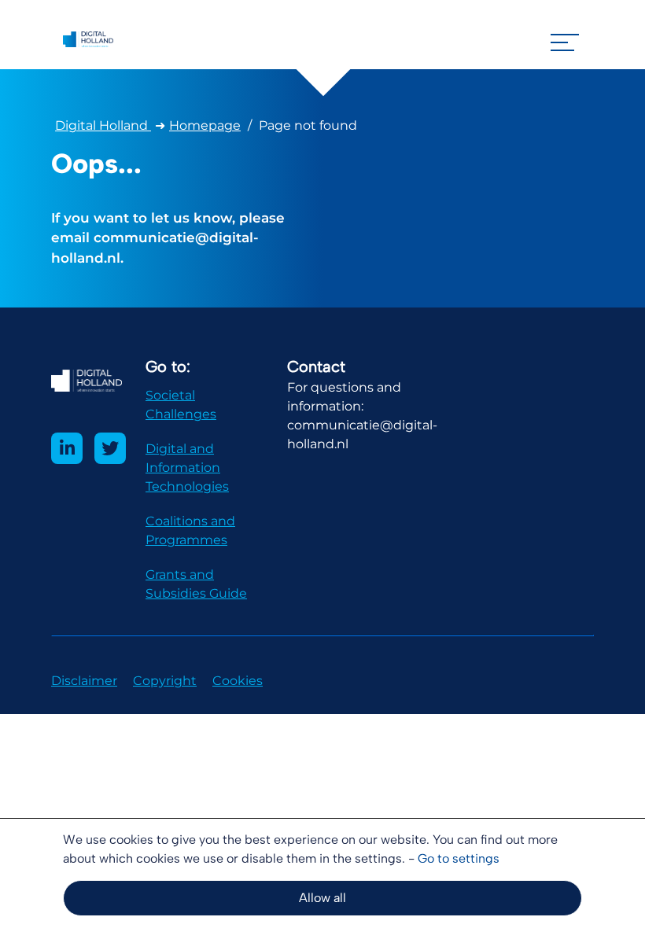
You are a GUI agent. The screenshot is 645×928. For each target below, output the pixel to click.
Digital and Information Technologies (187, 467)
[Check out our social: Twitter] (110, 448)
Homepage (205, 125)
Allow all (322, 897)
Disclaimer (84, 680)
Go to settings (458, 858)
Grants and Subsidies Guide (196, 584)
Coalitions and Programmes (190, 530)
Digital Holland (103, 125)
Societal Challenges (181, 405)
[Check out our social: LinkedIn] (67, 448)
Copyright (165, 680)
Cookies (237, 680)
